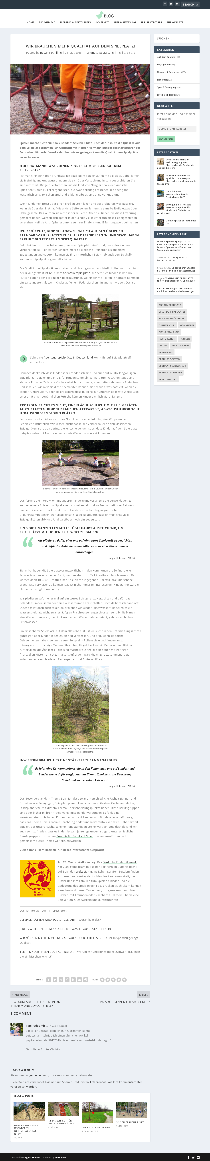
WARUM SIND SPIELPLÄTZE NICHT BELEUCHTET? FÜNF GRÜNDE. (176, 279)
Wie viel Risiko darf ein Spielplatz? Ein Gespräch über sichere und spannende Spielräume (176, 179)
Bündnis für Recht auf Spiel (74, 836)
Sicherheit (102, 22)
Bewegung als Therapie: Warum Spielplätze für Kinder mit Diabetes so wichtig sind (174, 209)
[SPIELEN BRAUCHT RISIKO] (131, 1110)
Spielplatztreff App (170, 372)
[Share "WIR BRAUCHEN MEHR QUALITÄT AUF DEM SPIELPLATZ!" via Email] (79, 980)
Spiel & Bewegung (124, 22)
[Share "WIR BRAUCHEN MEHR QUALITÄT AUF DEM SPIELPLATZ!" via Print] (86, 980)
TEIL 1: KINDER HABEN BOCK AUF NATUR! (47, 952)
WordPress (60, 1157)
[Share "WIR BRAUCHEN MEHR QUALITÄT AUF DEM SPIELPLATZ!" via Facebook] (49, 980)
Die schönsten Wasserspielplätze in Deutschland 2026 (177, 194)
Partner (185, 338)
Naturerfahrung (169, 332)
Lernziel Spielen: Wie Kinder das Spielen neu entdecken (174, 248)
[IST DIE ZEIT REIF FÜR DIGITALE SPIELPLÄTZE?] (63, 1109)
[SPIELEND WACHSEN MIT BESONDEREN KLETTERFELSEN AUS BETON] (29, 1111)
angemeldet (34, 1075)
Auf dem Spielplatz (167, 56)
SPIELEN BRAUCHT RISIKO (130, 1122)
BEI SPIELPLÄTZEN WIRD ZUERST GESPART (48, 919)
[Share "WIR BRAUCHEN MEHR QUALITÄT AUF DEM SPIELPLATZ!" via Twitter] (55, 980)
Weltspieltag (84, 871)
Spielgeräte (166, 352)
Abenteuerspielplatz (76, 273)
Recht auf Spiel (180, 345)
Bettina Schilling (51, 52)
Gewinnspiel (187, 325)
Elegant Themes (31, 1157)
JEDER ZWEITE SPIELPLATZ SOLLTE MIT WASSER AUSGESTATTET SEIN (65, 929)
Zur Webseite (175, 22)
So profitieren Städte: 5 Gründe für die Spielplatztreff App (176, 269)
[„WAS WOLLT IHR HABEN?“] (97, 1112)
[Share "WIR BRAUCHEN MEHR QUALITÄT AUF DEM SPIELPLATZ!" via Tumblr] (61, 980)
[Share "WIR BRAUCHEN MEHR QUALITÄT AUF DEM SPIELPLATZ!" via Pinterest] (67, 980)
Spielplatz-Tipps (151, 22)
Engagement (47, 22)
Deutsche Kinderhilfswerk (120, 862)
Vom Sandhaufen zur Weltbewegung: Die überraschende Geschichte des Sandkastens (175, 164)
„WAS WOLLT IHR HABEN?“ (96, 1127)
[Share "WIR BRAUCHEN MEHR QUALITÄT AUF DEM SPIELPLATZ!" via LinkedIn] (73, 980)
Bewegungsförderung (172, 318)
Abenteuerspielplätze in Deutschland (68, 357)
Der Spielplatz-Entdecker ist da (181, 222)
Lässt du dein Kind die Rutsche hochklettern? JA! (175, 290)
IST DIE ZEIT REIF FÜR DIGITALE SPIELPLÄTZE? (61, 1122)
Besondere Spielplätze (172, 311)
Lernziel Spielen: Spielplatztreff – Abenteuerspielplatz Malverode (174, 243)
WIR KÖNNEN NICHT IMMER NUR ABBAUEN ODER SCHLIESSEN (60, 938)
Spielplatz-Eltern (169, 359)
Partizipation (167, 338)
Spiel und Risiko (168, 379)
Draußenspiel (167, 325)
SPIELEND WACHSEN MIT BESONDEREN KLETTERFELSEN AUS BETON (27, 1129)
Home (30, 22)
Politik (163, 345)
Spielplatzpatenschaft (172, 365)
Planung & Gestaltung (75, 22)
